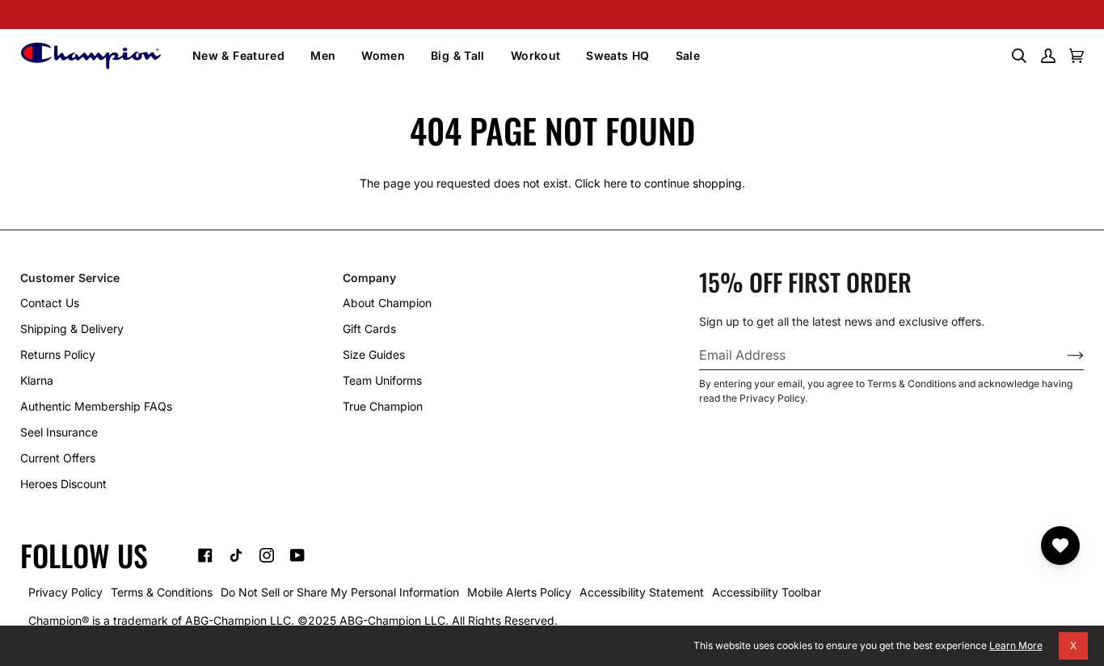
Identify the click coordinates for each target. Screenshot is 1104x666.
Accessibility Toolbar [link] (766, 592)
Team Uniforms (382, 380)
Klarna (36, 380)
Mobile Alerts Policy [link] (519, 592)
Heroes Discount (63, 484)
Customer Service (70, 278)
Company (369, 278)
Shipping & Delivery (72, 328)
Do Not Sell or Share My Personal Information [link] (340, 592)
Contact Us (49, 303)
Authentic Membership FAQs (96, 406)
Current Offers (57, 458)
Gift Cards (369, 328)
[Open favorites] (1060, 545)
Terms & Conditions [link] (162, 592)
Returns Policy (57, 354)
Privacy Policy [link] (65, 592)
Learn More (1016, 645)
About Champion (387, 303)
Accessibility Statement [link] (641, 592)
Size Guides (374, 354)
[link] (205, 555)
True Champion (383, 406)
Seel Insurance (59, 432)
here (615, 183)
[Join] (1062, 355)
